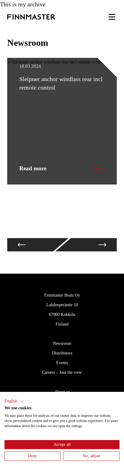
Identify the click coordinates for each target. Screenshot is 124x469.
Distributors (62, 353)
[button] (14, 401)
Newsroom (62, 343)
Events (62, 362)
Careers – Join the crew (62, 372)
